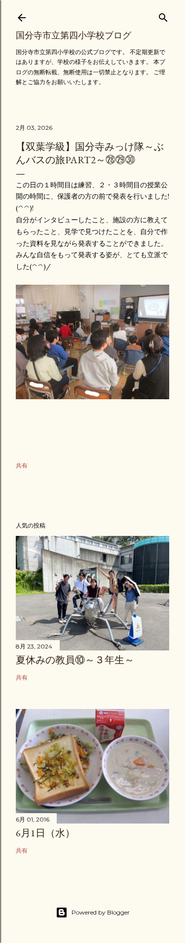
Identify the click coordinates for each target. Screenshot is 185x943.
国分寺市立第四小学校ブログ (73, 35)
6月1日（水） (45, 832)
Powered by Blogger (101, 912)
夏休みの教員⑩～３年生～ (75, 659)
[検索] (163, 15)
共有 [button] (22, 465)
